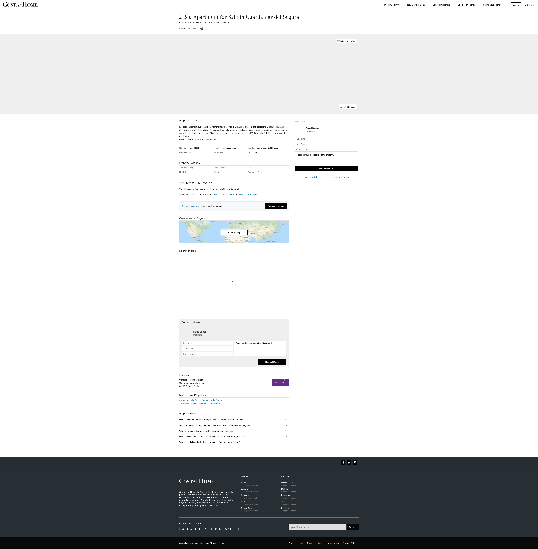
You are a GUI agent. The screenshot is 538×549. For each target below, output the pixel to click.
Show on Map (234, 232)
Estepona (250, 490)
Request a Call (310, 176)
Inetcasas (197, 334)
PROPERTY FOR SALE (195, 22)
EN (526, 4)
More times (252, 194)
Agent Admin (333, 543)
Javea (288, 502)
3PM (233, 194)
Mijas (249, 502)
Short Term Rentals (467, 4)
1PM (216, 194)
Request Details (272, 361)
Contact (321, 543)
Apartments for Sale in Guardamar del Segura (201, 399)
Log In (516, 5)
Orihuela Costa (249, 509)
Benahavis (249, 496)
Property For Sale (392, 4)
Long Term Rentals (441, 4)
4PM (242, 194)
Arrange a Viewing (341, 176)
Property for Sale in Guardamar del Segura (200, 403)
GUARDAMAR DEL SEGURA (218, 22)
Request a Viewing (276, 205)
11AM (197, 194)
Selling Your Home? (492, 4)
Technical (310, 543)
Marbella (250, 483)
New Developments (416, 4)
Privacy (292, 543)
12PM (207, 194)
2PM (225, 194)
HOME (182, 22)
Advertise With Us (350, 543)
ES (532, 4)
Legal (301, 543)
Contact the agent (189, 206)
